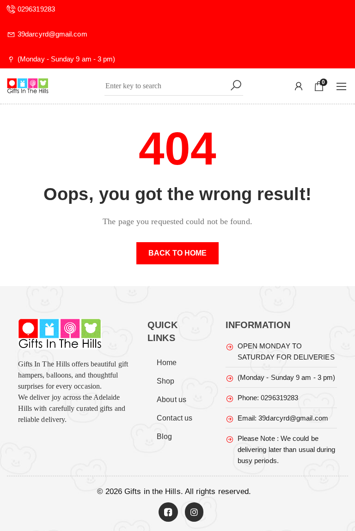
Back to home (177, 253)
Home (167, 362)
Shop (165, 381)
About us (171, 399)
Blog (164, 436)
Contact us (174, 418)
